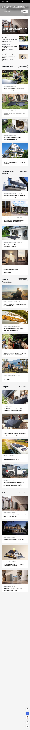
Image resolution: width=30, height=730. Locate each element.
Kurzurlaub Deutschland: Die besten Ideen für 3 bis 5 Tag (15, 378)
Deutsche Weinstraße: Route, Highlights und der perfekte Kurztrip (15, 304)
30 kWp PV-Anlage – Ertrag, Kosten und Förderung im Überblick (14, 245)
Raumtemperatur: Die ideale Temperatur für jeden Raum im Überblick (15, 29)
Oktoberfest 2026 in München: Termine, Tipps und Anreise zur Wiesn (14, 329)
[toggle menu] (26, 1)
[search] (19, 1)
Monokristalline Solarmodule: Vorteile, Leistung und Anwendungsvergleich (13, 409)
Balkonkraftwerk (10, 86)
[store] (23, 1)
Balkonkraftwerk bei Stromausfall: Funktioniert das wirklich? (12, 138)
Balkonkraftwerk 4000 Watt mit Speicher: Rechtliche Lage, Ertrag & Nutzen (14, 221)
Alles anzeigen (23, 66)
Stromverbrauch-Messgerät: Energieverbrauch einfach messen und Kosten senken (13, 271)
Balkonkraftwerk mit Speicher (13, 193)
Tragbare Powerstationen (12, 301)
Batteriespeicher (10, 512)
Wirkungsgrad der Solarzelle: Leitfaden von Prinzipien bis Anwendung (15, 434)
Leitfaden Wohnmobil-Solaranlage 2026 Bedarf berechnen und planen (14, 458)
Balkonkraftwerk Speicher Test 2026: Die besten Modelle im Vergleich (14, 196)
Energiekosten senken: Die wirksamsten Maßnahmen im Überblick (8, 56)
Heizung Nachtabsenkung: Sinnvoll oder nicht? (9, 47)
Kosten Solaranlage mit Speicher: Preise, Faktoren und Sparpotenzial (9, 38)
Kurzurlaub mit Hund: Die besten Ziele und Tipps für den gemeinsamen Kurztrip (15, 354)
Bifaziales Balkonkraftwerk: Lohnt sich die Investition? (14, 163)
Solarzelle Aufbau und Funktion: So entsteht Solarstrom (15, 113)
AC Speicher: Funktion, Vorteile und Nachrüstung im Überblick (13, 589)
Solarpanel (9, 406)
